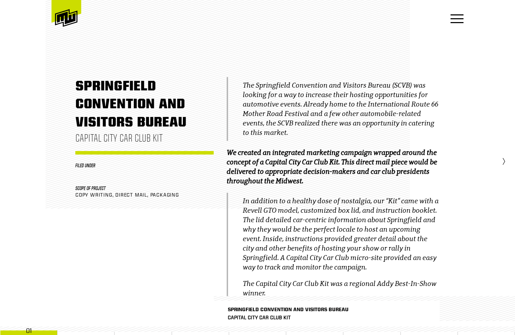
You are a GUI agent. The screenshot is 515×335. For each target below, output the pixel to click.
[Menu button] (455, 19)
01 (29, 330)
